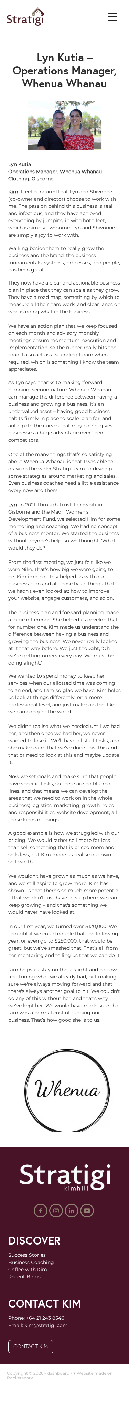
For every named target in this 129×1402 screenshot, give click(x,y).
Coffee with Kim (27, 1270)
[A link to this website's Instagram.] (56, 1210)
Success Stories (27, 1255)
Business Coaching (31, 1262)
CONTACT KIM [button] (30, 1346)
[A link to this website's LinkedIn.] (71, 1210)
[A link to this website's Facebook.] (40, 1210)
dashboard (58, 1373)
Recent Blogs (24, 1277)
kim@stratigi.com (46, 1325)
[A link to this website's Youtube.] (87, 1210)
